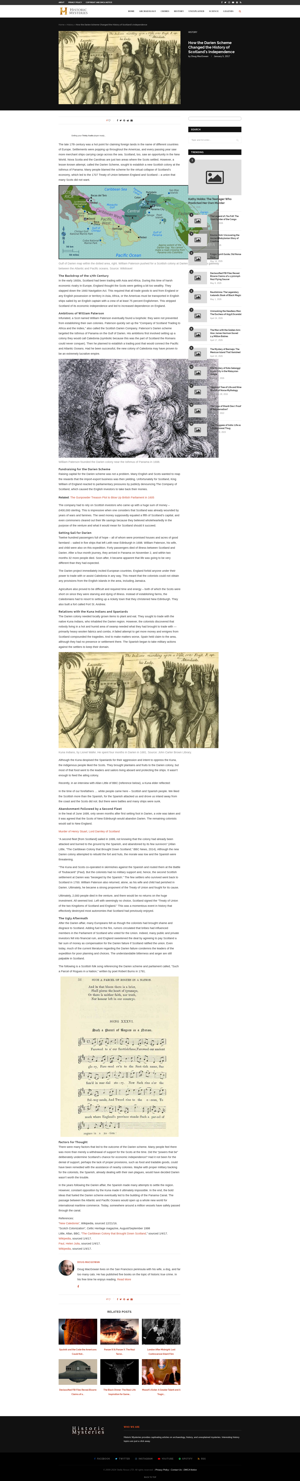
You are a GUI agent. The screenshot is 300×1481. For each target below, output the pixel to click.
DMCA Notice (190, 1469)
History (179, 11)
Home (131, 11)
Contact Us (176, 1469)
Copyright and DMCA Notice (99, 2)
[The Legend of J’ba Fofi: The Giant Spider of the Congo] (197, 221)
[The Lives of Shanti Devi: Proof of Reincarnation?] (197, 411)
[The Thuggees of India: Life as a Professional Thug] (197, 430)
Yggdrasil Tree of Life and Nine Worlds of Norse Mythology (225, 389)
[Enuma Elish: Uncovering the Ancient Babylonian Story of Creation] (197, 240)
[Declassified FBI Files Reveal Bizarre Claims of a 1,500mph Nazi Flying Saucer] (78, 1372)
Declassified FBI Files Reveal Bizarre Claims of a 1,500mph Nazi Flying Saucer (225, 276)
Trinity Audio (87, 136)
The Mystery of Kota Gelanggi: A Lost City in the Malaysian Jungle (225, 371)
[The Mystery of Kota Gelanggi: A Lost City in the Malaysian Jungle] (197, 373)
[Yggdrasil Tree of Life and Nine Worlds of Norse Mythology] (197, 392)
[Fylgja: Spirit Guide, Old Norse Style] (197, 259)
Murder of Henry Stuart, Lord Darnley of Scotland (89, 831)
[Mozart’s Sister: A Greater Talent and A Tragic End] (161, 1372)
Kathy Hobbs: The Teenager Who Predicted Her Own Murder (210, 201)
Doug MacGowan (199, 56)
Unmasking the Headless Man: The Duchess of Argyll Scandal (225, 312)
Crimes (165, 11)
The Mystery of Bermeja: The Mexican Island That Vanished (225, 351)
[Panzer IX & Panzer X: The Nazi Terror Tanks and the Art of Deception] (119, 1331)
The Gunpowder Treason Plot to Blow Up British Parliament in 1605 (112, 497)
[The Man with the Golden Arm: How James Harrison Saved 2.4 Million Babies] (197, 335)
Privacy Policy (75, 2)
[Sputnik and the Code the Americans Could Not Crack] (78, 1331)
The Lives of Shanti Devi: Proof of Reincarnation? (225, 408)
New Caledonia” (70, 1223)
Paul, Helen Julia (69, 1243)
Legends (228, 11)
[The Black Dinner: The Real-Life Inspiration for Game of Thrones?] (119, 1372)
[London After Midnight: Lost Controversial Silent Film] (161, 1331)
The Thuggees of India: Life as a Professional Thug (225, 426)
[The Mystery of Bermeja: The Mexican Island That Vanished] (197, 354)
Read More (124, 1279)
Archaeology (147, 11)
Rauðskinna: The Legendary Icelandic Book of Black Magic (225, 294)
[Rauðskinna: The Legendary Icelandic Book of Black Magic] (197, 297)
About (61, 2)
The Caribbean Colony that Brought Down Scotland (114, 1233)
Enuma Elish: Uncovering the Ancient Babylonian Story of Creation (224, 238)
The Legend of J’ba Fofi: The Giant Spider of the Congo (224, 218)
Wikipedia (65, 1238)
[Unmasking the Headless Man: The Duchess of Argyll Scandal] (197, 316)
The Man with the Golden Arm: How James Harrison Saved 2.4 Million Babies (225, 333)
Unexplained (196, 11)
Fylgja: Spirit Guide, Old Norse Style (225, 256)
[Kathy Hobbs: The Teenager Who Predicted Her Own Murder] (214, 177)
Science (214, 11)
